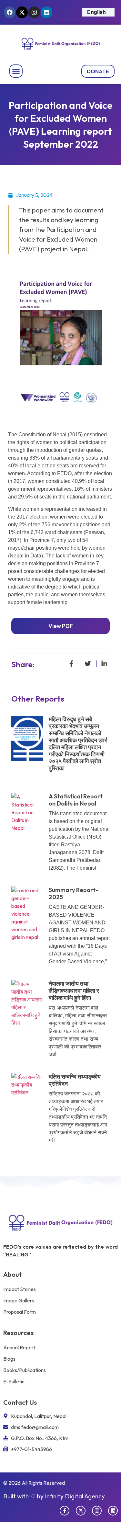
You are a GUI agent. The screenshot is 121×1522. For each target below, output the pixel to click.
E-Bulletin (14, 1381)
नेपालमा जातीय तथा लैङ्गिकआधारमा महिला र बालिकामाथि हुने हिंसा (74, 990)
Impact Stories (19, 1289)
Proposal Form (19, 1312)
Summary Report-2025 (73, 893)
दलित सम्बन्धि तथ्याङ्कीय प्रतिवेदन (75, 1080)
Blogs (9, 1359)
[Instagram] (34, 12)
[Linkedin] (46, 12)
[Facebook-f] (64, 1511)
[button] (16, 71)
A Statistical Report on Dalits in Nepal (76, 800)
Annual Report (19, 1347)
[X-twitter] (22, 12)
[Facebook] (9, 12)
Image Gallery (19, 1300)
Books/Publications (24, 1370)
